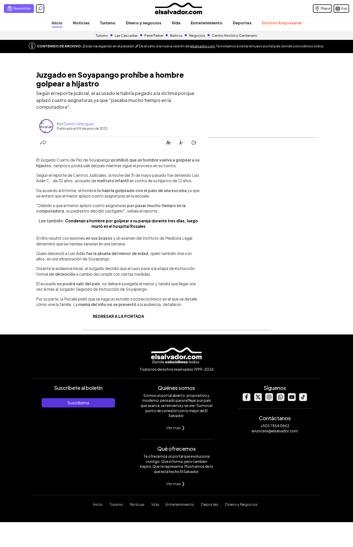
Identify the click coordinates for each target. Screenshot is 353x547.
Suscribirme (78, 402)
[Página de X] (258, 399)
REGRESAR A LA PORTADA (118, 316)
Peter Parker (154, 35)
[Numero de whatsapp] (280, 399)
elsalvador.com (202, 46)
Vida (176, 22)
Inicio (57, 22)
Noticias (81, 22)
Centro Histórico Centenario (234, 35)
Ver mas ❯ (175, 427)
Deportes (242, 22)
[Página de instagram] (269, 399)
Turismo (108, 22)
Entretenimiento (206, 22)
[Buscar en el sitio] (40, 8)
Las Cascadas (126, 35)
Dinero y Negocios (241, 504)
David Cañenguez (79, 123)
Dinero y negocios (143, 22)
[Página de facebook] (246, 399)
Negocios (197, 35)
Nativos (176, 35)
